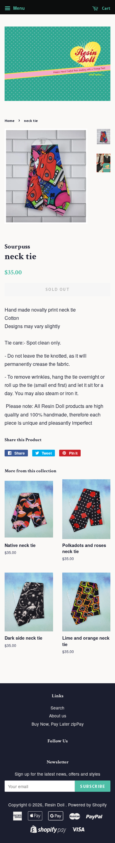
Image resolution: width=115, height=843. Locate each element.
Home (9, 120)
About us (57, 716)
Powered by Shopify (87, 805)
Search (57, 708)
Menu (18, 8)
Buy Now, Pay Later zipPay (58, 724)
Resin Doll (55, 805)
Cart (105, 8)
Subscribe (92, 786)
